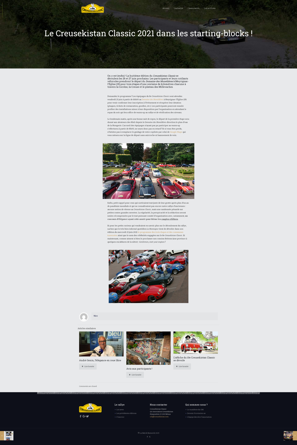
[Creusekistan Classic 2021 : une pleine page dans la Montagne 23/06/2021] (6, 435)
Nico (96, 316)
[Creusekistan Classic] (92, 8)
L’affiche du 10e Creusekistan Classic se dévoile (194, 359)
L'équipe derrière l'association (199, 417)
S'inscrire (120, 417)
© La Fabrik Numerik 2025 (148, 433)
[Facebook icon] (147, 437)
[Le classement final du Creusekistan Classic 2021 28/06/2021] (290, 435)
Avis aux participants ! (139, 368)
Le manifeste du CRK (195, 410)
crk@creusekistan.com (159, 417)
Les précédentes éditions (126, 413)
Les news (120, 410)
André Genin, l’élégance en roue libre (100, 360)
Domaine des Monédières (152, 99)
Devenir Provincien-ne (196, 413)
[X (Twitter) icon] (150, 437)
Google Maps (176, 132)
